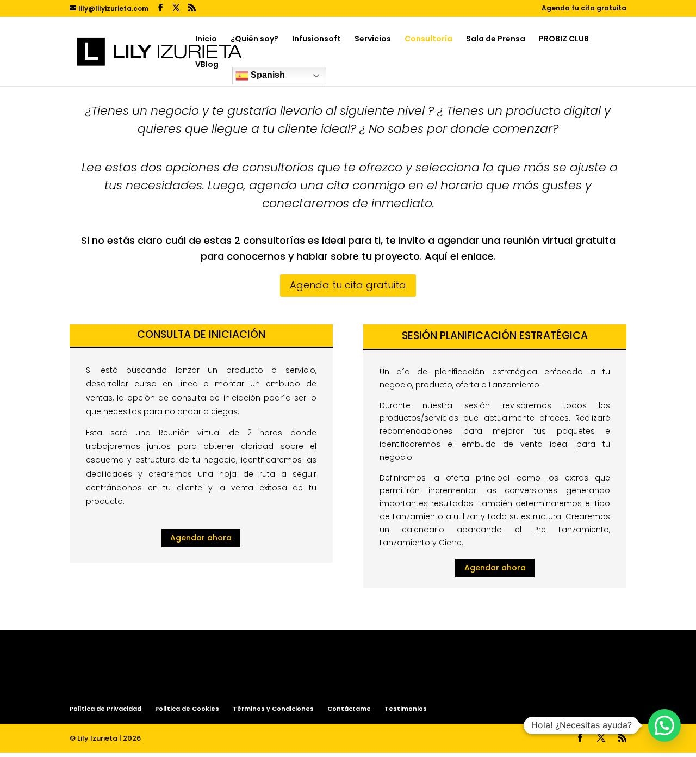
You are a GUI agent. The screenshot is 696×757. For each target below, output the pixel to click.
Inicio (206, 39)
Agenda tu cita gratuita (584, 9)
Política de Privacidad (105, 708)
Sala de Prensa (495, 39)
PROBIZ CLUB (564, 39)
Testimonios (405, 708)
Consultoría (428, 39)
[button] (664, 725)
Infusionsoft (316, 39)
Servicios (373, 39)
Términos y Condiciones (273, 708)
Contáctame (349, 708)
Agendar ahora (201, 537)
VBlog (207, 65)
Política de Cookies (187, 708)
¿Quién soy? (254, 39)
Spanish (266, 74)
